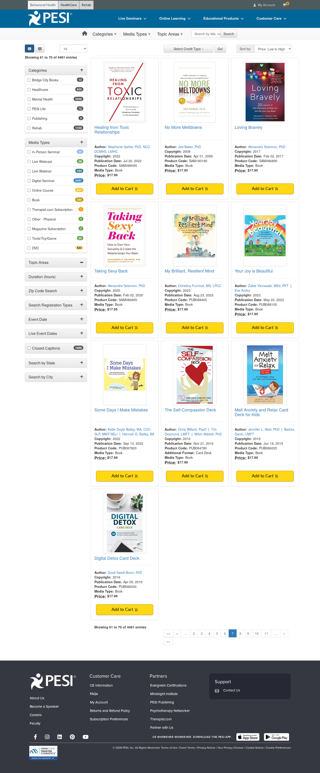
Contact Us (231, 690)
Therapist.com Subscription (57, 209)
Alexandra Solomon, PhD (266, 146)
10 (257, 633)
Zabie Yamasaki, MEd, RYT (268, 285)
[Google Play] (276, 737)
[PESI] (52, 681)
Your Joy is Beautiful (254, 271)
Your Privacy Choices (230, 748)
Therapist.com (161, 719)
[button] (40, 48)
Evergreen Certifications (168, 685)
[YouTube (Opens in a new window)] (86, 737)
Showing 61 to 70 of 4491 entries (51, 57)
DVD (43, 248)
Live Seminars (129, 18)
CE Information (101, 685)
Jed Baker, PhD (189, 146)
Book (44, 200)
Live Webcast (49, 161)
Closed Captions (56, 348)
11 (266, 633)
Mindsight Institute (164, 693)
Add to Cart (123, 189)
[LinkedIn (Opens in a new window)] (59, 737)
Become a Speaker (44, 706)
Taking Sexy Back (111, 271)
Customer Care (269, 18)
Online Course (51, 190)
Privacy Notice (206, 748)
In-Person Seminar (53, 151)
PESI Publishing (162, 702)
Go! (220, 48)
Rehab (86, 5)
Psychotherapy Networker (170, 710)
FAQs (94, 693)
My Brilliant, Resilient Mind (189, 271)
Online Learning (172, 18)
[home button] (84, 33)
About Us (37, 698)
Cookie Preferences (278, 748)
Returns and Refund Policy (110, 710)
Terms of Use (169, 748)
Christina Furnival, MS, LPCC (199, 285)
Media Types (135, 34)
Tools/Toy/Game (51, 238)
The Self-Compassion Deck (190, 410)
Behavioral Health (43, 5)
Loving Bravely (248, 127)
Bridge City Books (52, 80)
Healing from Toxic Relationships (111, 129)
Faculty (35, 723)
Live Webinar (50, 171)
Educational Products (221, 18)
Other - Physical (50, 219)
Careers (36, 714)
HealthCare (69, 5)
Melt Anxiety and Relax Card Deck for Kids (261, 412)
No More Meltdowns (183, 127)
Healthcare (48, 89)
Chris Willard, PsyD (192, 429)
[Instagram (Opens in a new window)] (47, 737)
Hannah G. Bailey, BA (138, 434)
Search (228, 33)
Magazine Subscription (55, 228)
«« (168, 633)
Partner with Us (161, 727)
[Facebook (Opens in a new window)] (35, 737)
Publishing (46, 118)
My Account (99, 702)
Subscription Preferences (109, 719)
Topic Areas (168, 34)
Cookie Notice (255, 748)
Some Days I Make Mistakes (121, 410)
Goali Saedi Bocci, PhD (125, 572)
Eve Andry (242, 290)
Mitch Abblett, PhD (208, 434)
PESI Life (46, 108)
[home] (50, 19)
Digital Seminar (52, 180)
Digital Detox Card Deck (116, 558)
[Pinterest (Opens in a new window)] (72, 737)
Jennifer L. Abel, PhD (263, 429)
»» (168, 641)
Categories (103, 34)
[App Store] (247, 737)
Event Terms (187, 748)
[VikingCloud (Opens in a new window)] (43, 753)
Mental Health (51, 99)
